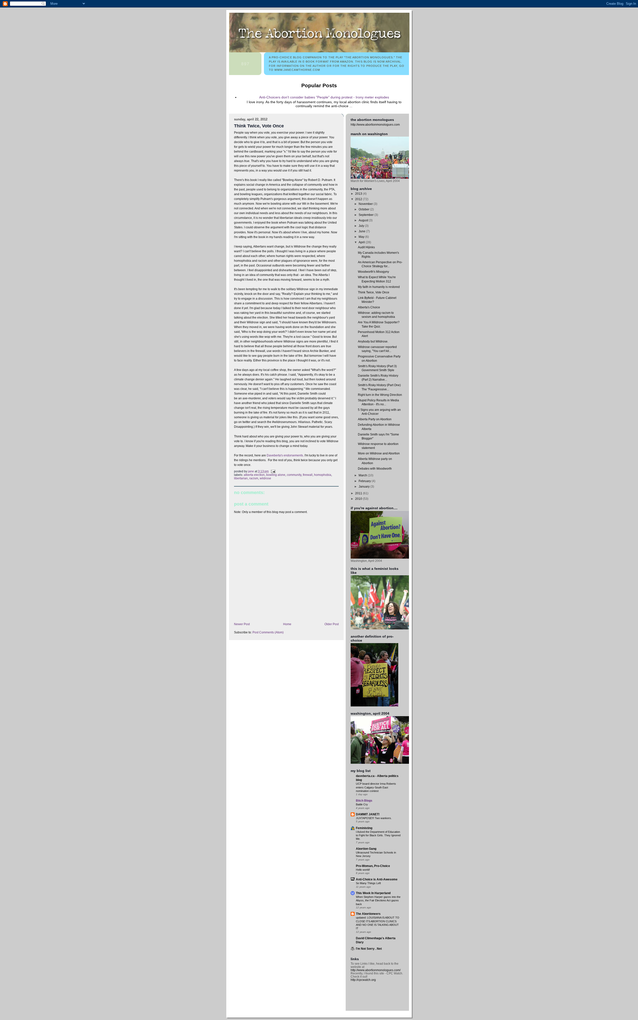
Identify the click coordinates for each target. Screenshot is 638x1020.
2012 (359, 199)
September (366, 214)
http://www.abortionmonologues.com (375, 124)
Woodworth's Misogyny (373, 271)
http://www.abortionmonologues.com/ (375, 970)
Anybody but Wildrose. (373, 341)
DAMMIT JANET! (368, 814)
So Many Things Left (368, 883)
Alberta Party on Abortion (375, 419)
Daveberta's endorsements (285, 455)
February (365, 481)
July (362, 225)
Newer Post (242, 624)
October (364, 209)
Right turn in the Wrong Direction (380, 394)
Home (287, 624)
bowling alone (275, 475)
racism (253, 478)
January (364, 486)
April (362, 242)
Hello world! (363, 869)
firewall (308, 475)
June (362, 231)
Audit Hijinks (366, 247)
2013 (359, 193)
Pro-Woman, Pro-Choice (373, 865)
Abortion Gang (366, 848)
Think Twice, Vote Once (373, 292)
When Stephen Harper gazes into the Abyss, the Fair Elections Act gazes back (378, 900)
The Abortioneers (368, 913)
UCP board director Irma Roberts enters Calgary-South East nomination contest (376, 787)
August (364, 220)
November (366, 203)
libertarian (241, 478)
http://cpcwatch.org (363, 979)
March (363, 475)
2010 (359, 498)
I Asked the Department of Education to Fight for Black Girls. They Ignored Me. (378, 835)
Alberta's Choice (369, 307)
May (362, 236)
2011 (359, 493)
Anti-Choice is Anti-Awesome (377, 879)
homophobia (322, 475)
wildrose (265, 478)
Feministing (364, 828)
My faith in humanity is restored (379, 286)
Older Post (331, 624)
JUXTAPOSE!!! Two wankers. (374, 818)
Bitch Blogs (364, 800)
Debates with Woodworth (375, 468)
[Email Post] (272, 471)
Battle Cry (362, 804)
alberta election (254, 475)
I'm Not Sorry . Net (369, 948)
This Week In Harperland (373, 893)
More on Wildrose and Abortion (379, 453)
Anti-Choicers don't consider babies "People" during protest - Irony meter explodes (324, 97)
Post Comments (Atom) (268, 632)
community (294, 475)
